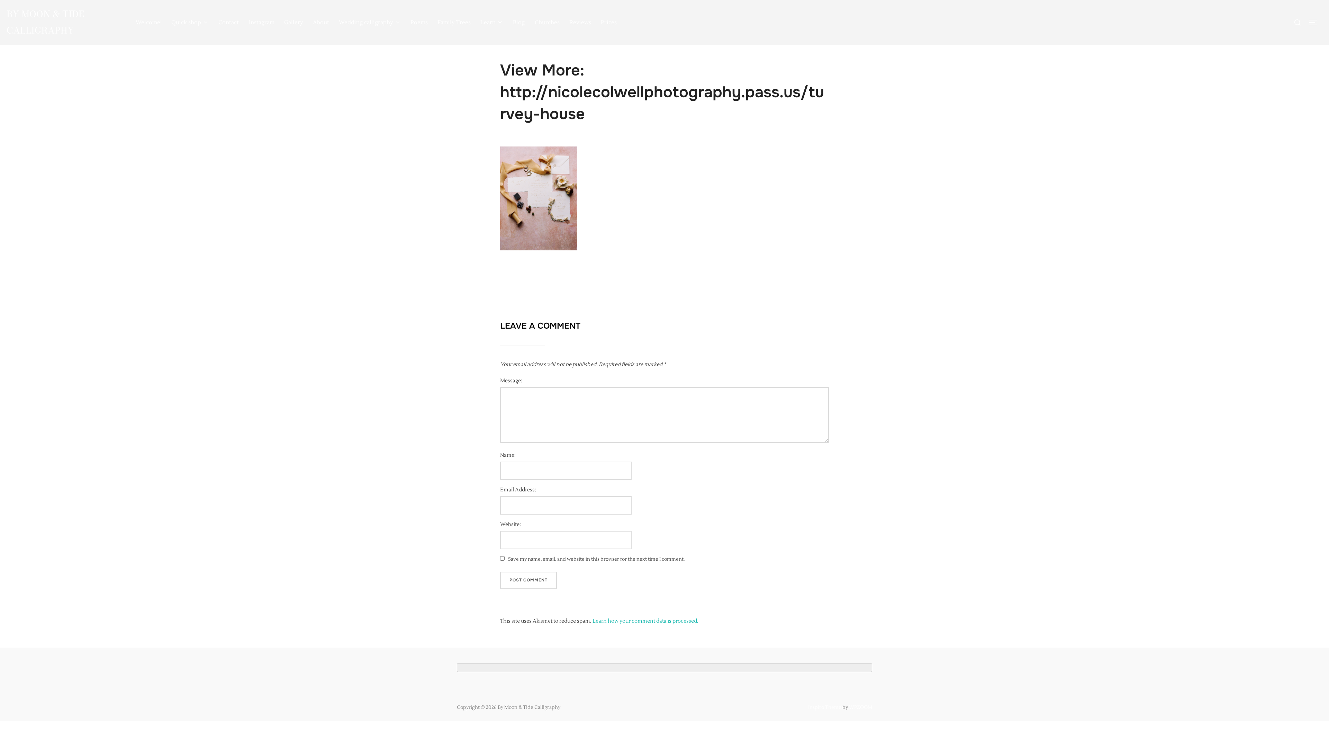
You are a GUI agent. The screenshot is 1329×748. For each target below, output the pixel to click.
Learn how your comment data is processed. (645, 621)
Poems (419, 22)
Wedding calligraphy (366, 22)
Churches (547, 22)
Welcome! (149, 22)
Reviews (580, 22)
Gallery (293, 22)
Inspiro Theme (824, 707)
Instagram (261, 22)
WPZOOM (860, 707)
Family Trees (454, 22)
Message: (511, 380)
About (321, 22)
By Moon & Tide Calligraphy (45, 22)
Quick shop (186, 22)
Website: (510, 524)
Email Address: (518, 490)
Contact (228, 22)
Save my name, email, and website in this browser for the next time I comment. (596, 559)
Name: (508, 455)
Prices (609, 22)
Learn (488, 22)
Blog (519, 22)
